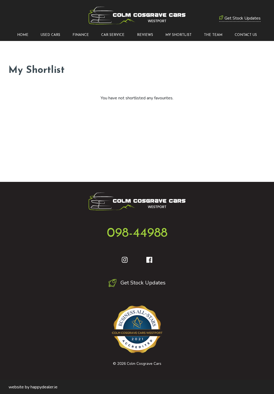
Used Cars (50, 35)
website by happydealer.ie (33, 387)
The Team (213, 35)
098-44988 (137, 233)
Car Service (112, 35)
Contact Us (246, 35)
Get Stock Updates (242, 18)
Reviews (145, 35)
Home (22, 35)
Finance (81, 35)
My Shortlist (178, 35)
